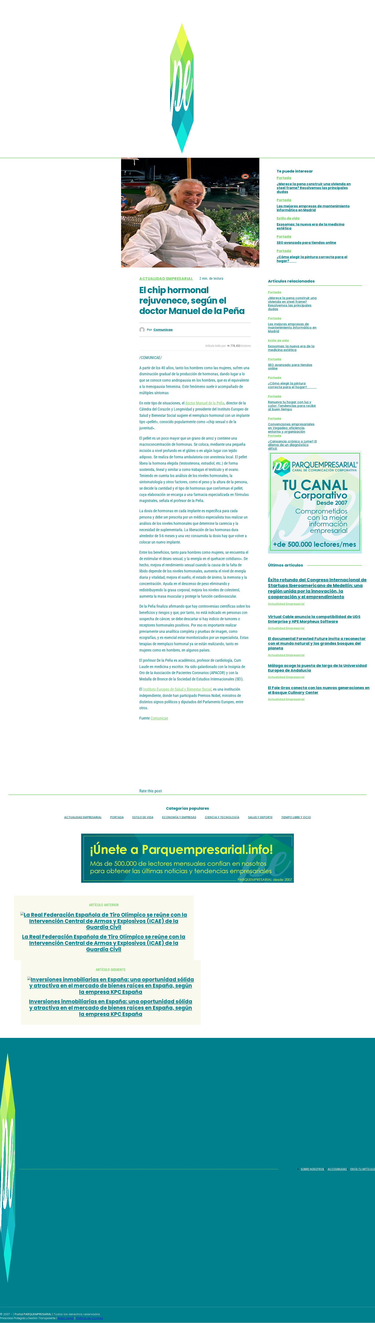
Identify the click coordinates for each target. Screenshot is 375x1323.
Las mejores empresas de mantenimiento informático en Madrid (313, 208)
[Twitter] (196, 329)
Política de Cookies (89, 1318)
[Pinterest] (212, 329)
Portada (284, 178)
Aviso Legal (66, 1318)
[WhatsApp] (227, 329)
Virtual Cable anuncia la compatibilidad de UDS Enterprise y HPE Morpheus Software (314, 619)
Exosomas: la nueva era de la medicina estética (310, 226)
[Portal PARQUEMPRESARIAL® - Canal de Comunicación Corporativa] (184, 88)
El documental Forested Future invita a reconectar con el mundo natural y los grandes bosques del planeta (317, 643)
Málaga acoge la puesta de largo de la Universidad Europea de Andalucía (317, 668)
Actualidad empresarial (166, 279)
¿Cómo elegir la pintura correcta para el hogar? (312, 259)
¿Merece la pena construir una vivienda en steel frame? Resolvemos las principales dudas (314, 188)
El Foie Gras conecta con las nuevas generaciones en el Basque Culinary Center (319, 690)
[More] (243, 329)
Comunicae (163, 330)
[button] (357, 129)
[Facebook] (180, 329)
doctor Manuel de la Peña (204, 403)
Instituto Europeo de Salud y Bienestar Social (177, 689)
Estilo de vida (288, 218)
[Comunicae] (143, 329)
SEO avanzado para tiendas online (306, 242)
